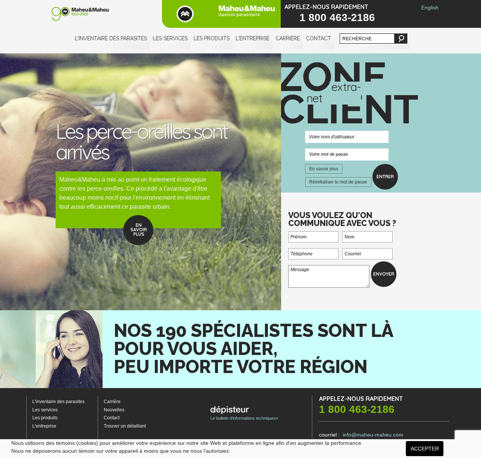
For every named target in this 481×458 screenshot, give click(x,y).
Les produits (212, 38)
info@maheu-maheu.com (373, 435)
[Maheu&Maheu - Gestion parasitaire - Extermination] (221, 14)
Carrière (287, 38)
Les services (170, 38)
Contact (318, 38)
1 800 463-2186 (337, 17)
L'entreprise (252, 38)
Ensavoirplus (138, 229)
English (430, 8)
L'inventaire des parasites (111, 38)
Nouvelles (114, 410)
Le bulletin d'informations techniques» (244, 418)
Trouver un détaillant (125, 426)
